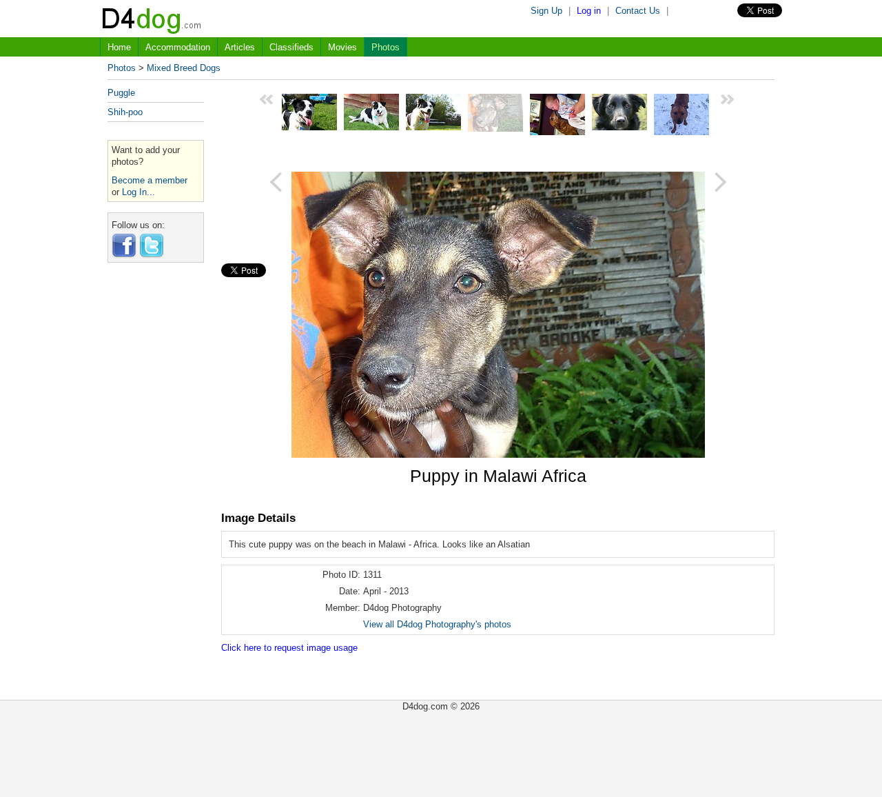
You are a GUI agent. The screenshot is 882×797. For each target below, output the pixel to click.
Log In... (138, 192)
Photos (385, 47)
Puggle (121, 93)
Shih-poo (125, 112)
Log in (589, 11)
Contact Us (637, 11)
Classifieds (291, 47)
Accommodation (177, 47)
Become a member (149, 180)
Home (119, 47)
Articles (240, 47)
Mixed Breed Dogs (183, 68)
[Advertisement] (155, 480)
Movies (342, 47)
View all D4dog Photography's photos (437, 624)
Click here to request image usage (289, 648)
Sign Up (546, 11)
